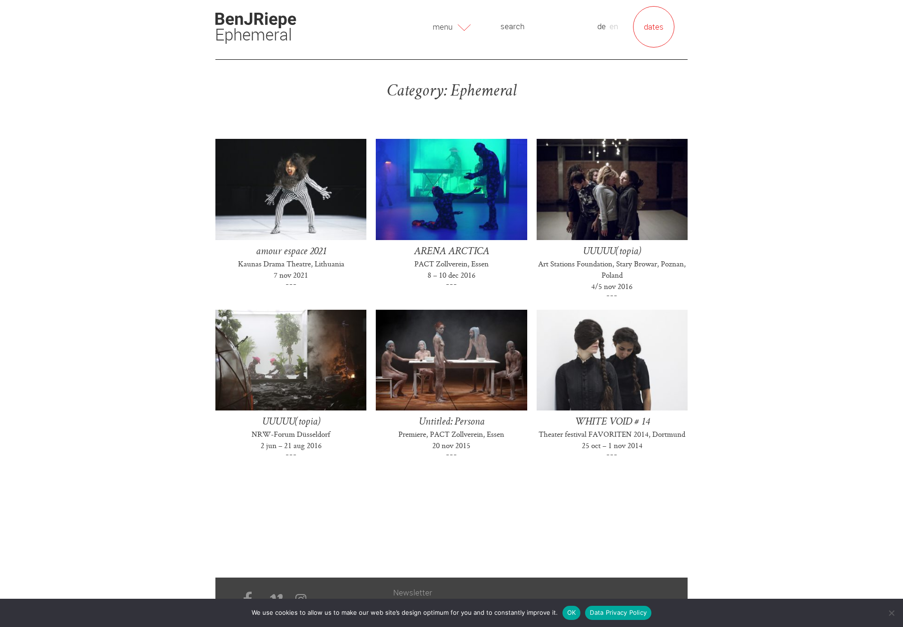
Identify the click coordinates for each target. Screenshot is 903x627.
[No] (891, 613)
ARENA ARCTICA (451, 252)
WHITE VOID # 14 (612, 422)
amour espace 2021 (291, 252)
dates (654, 26)
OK (571, 612)
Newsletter (412, 592)
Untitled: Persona (451, 422)
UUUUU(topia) (612, 252)
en (614, 26)
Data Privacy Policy (618, 612)
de (601, 26)
